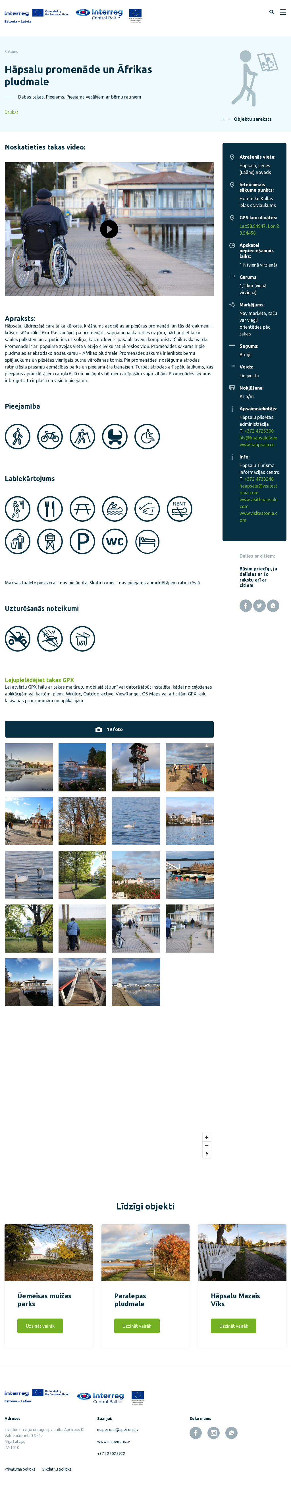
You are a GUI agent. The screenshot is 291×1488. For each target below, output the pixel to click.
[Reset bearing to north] (207, 1154)
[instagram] (213, 1433)
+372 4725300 (259, 430)
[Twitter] (259, 605)
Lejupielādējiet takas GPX (39, 680)
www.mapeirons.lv (113, 1441)
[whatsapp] (231, 1433)
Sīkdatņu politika (57, 1469)
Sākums (11, 51)
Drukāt (11, 112)
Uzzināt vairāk (40, 1326)
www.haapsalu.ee (257, 444)
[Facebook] (246, 605)
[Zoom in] (207, 1137)
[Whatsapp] (273, 605)
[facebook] (196, 1433)
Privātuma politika (20, 1469)
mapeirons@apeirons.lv (118, 1429)
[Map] (109, 1096)
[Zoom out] (207, 1145)
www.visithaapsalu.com (259, 503)
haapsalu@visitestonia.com (258, 489)
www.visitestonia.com (258, 517)
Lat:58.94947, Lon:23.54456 (259, 230)
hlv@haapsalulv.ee (258, 437)
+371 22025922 (111, 1453)
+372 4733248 (259, 479)
